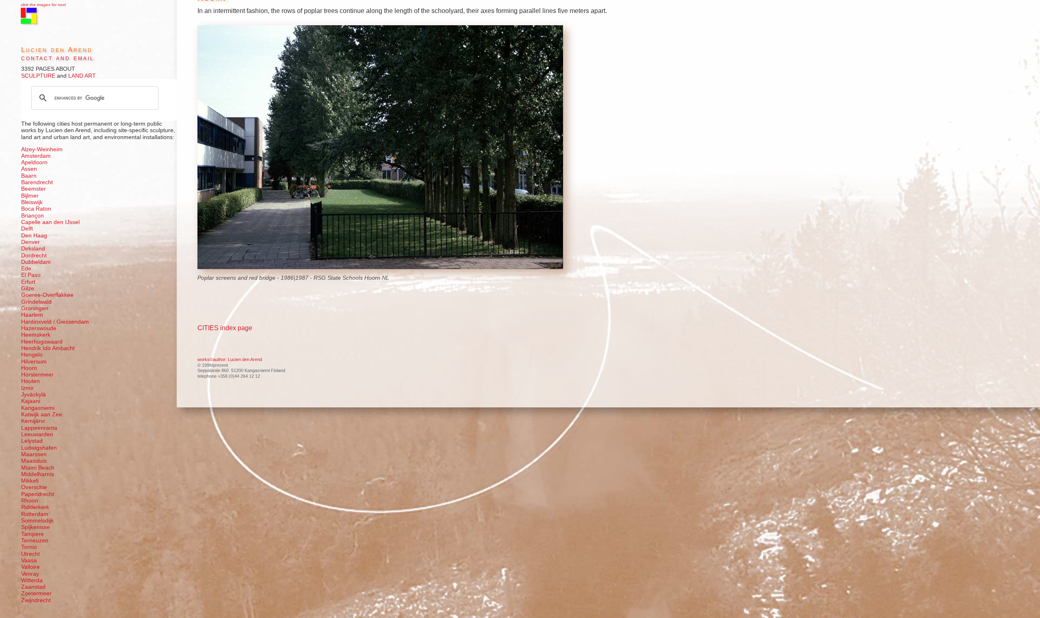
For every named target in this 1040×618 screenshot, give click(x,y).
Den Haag (34, 236)
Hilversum (34, 362)
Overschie (34, 487)
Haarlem (32, 315)
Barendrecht (37, 182)
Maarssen (34, 454)
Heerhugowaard (42, 342)
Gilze (27, 288)
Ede (26, 268)
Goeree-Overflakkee (47, 295)
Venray (30, 574)
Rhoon (29, 501)
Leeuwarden (37, 434)
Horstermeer (37, 375)
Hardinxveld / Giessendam (55, 322)
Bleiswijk (32, 202)
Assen (29, 169)
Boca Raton (36, 209)
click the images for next (43, 4)
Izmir (27, 388)
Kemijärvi (33, 421)
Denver (30, 242)
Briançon (32, 216)
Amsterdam (36, 156)
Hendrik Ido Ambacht (48, 348)
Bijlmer (30, 196)
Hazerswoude (38, 328)
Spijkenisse (35, 527)
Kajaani (30, 401)
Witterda (32, 580)
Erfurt (28, 282)
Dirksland (33, 249)
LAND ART (81, 76)
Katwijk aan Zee (41, 414)
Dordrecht (34, 255)
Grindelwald (36, 302)
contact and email (57, 58)
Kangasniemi (37, 408)
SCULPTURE (38, 76)
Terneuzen (34, 540)
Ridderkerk (35, 507)
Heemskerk (35, 335)
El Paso (31, 275)
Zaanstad (33, 587)
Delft (27, 229)
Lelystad (32, 441)
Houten (30, 381)
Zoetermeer (36, 593)
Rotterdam (34, 514)
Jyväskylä (33, 395)
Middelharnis (37, 474)
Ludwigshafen (39, 448)
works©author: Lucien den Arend (229, 359)
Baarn (29, 176)
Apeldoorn (34, 162)
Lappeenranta (39, 428)
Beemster (33, 189)
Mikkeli (30, 481)
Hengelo (32, 355)
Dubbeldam (36, 262)
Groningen (34, 308)
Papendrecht (37, 494)
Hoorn (29, 368)
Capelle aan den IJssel (50, 222)
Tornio (29, 547)
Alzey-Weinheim (42, 149)
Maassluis (34, 461)
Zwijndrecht (36, 600)
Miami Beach (37, 468)
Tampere (32, 534)
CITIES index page (224, 327)
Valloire (30, 567)
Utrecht (30, 554)
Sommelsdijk (37, 521)
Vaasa (29, 560)
